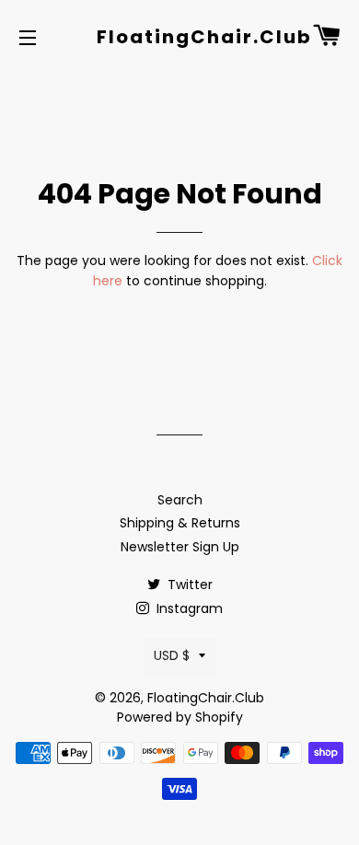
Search (180, 500)
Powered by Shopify (180, 717)
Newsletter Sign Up (180, 547)
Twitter (188, 584)
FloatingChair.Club (179, 37)
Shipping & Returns (180, 523)
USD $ (172, 655)
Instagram (188, 608)
